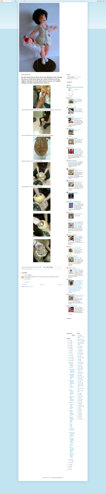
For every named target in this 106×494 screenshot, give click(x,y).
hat (78, 371)
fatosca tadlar (71, 117)
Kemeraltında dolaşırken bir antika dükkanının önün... (71, 376)
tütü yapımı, (76, 307)
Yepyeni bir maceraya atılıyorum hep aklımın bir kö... (71, 382)
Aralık (70, 462)
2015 (69, 464)
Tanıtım (79, 410)
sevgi (79, 403)
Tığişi (79, 414)
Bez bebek (80, 342)
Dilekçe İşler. (70, 128)
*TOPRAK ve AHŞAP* (72, 256)
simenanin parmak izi (72, 306)
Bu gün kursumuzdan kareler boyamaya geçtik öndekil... (71, 449)
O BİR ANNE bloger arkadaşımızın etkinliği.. (71, 365)
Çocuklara (80, 353)
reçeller (79, 402)
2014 (69, 347)
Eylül (70, 362)
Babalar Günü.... (77, 193)
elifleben (70, 279)
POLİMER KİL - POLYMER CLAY (74, 201)
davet (79, 356)
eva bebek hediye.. (71, 445)
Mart (70, 352)
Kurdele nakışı (81, 390)
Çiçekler (79, 351)
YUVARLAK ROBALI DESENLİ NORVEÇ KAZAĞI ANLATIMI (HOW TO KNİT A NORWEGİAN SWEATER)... (78, 151)
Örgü (79, 400)
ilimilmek (26, 275)
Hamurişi (79, 369)
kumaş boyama (81, 385)
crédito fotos (76, 89)
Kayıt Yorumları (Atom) (28, 286)
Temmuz (71, 358)
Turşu (79, 416)
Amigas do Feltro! (71, 267)
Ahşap (79, 335)
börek (79, 349)
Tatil (79, 411)
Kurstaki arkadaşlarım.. (71, 387)
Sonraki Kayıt (24, 284)
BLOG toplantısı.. (81, 343)
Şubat (70, 350)
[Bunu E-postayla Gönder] (46, 267)
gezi (79, 365)
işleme (79, 378)
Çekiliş (79, 350)
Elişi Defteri (70, 147)
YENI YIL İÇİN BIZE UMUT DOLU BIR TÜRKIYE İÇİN (77, 248)
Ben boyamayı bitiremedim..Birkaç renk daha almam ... (72, 434)
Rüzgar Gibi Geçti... (72, 294)
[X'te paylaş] (49, 267)
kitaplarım (80, 384)
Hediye (79, 373)
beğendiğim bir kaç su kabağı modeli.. (71, 455)
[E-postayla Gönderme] (44, 267)
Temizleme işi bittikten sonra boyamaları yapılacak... (71, 398)
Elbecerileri (80, 362)
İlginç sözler (80, 376)
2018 (69, 469)
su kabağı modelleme (29, 268)
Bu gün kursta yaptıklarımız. (71, 429)
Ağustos (70, 360)
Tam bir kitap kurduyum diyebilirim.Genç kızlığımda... (72, 440)
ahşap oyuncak (81, 336)
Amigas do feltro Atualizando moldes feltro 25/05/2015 (78, 269)
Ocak (70, 348)
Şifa (78, 407)
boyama (79, 347)
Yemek (79, 417)
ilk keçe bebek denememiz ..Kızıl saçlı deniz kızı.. (72, 371)
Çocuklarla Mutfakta (72, 234)
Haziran (70, 357)
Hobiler (69, 246)
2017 (69, 467)
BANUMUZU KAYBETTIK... (73, 161)
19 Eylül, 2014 (27, 279)
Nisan (70, 353)
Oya (79, 397)
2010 (69, 340)
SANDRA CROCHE (72, 107)
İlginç (79, 375)
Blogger (49, 477)
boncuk (79, 346)
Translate (76, 78)
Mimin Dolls (70, 212)
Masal (79, 394)
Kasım (70, 460)
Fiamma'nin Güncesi (72, 160)
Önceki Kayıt (59, 284)
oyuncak (79, 399)
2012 (69, 343)
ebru (79, 360)
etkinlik (79, 363)
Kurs (79, 393)
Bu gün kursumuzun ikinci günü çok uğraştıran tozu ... (71, 392)
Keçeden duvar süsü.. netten (70, 426)
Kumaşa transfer (81, 388)
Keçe (79, 381)
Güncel (79, 368)
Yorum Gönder (26, 282)
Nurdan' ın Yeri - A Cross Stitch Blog (75, 222)
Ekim (70, 459)
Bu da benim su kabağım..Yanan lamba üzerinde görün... (71, 405)
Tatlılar (79, 413)
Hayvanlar (80, 372)
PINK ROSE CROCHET (73, 138)
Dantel (79, 354)
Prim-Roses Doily (77, 139)
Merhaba (79, 396)
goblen (79, 366)
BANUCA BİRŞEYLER (72, 192)
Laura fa (70, 97)
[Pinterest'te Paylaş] (52, 267)
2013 (69, 345)
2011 (69, 342)
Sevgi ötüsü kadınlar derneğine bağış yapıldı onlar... (71, 420)
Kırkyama (80, 382)
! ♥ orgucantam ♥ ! (72, 169)
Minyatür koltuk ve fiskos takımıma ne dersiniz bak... (71, 413)
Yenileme (80, 419)
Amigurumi (80, 340)
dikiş (79, 359)
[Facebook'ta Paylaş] (50, 267)
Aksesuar (80, 339)
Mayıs (70, 355)
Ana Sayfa (42, 284)
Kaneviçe (80, 379)
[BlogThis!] (48, 267)
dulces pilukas (71, 180)
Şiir (78, 408)
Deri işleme (80, 357)
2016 (69, 466)
